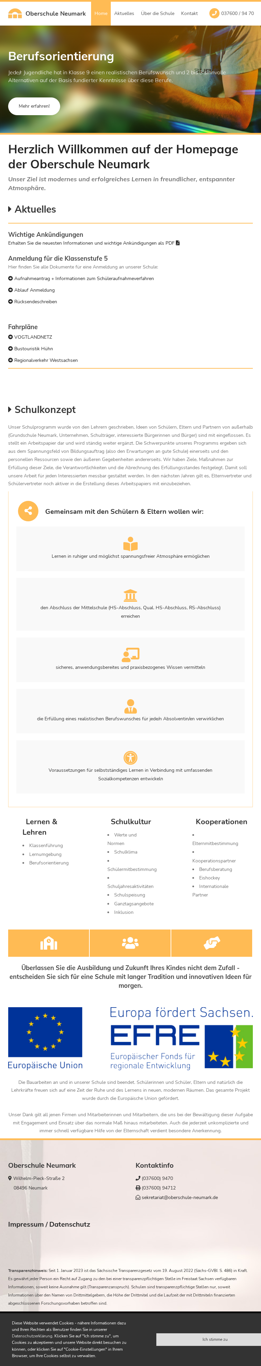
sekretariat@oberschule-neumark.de (179, 1197)
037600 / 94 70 (237, 13)
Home (100, 13)
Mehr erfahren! (34, 106)
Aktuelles (124, 13)
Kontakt (189, 13)
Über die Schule (157, 13)
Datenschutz (69, 1224)
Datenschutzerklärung (32, 1336)
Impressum (26, 1224)
